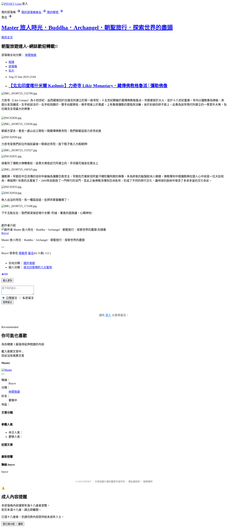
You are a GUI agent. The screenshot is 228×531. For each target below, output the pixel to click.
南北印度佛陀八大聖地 (38, 267)
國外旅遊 (29, 263)
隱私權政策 (134, 481)
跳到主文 (7, 37)
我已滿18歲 (9, 524)
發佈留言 (7, 302)
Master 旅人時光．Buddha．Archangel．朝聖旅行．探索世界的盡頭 (87, 27)
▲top (4, 273)
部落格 (13, 66)
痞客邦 (23, 253)
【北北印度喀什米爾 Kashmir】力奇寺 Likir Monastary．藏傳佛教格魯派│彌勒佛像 (88, 85)
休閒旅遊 (30, 55)
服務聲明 (147, 481)
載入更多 (7, 280)
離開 (20, 524)
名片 (11, 70)
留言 (31, 253)
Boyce (5, 233)
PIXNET (87, 481)
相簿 (11, 62)
